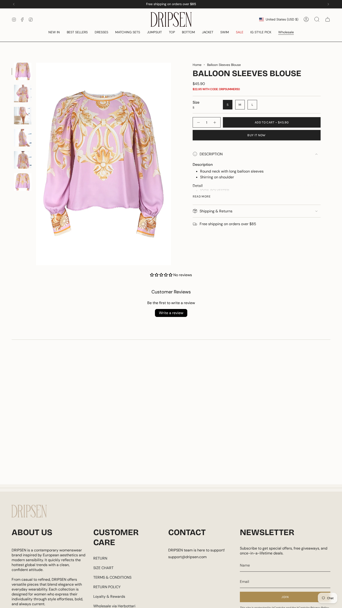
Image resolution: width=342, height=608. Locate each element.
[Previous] (14, 4)
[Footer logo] (29, 511)
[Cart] (327, 19)
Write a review (171, 312)
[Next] (328, 4)
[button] (54, 32)
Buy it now (256, 135)
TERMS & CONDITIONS (112, 577)
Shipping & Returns (216, 211)
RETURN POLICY (107, 586)
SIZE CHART (103, 567)
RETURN (100, 558)
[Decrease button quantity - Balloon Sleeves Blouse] (198, 122)
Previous (36, 164)
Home (197, 65)
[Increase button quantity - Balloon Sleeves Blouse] (215, 122)
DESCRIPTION (211, 154)
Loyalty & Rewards (109, 596)
